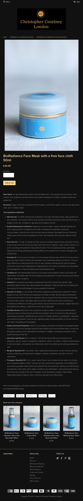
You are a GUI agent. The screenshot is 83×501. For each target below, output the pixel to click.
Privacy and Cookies (36, 472)
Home (5, 37)
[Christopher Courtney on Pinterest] (65, 459)
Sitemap (32, 475)
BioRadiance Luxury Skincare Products (21, 37)
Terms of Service (35, 469)
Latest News (8, 454)
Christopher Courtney (41, 496)
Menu (8, 2)
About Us (33, 461)
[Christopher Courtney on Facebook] (61, 459)
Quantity (6, 171)
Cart (78, 2)
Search (32, 458)
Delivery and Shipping (37, 464)
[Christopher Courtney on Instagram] (69, 459)
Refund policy (34, 481)
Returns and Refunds (37, 466)
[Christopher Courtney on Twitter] (57, 459)
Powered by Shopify (55, 496)
